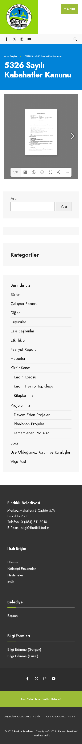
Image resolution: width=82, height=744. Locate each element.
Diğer (15, 313)
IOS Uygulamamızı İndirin (60, 716)
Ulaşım (12, 562)
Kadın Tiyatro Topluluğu (33, 386)
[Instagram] (21, 38)
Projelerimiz (20, 405)
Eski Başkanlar (22, 331)
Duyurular (18, 322)
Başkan (12, 615)
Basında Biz (20, 285)
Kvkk (10, 581)
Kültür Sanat (20, 368)
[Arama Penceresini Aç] (75, 38)
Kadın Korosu (25, 377)
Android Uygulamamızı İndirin (22, 716)
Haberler (18, 358)
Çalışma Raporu (24, 303)
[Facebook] (7, 38)
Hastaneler (15, 575)
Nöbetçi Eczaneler (21, 568)
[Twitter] (14, 38)
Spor (15, 443)
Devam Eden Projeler (32, 415)
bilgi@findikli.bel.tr (35, 527)
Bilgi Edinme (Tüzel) (22, 656)
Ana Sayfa (10, 56)
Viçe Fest (18, 461)
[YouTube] (29, 38)
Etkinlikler (18, 340)
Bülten (16, 294)
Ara (14, 198)
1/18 (16, 172)
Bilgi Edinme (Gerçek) (24, 649)
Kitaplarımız (23, 395)
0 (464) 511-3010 (34, 521)
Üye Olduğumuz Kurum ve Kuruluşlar (40, 452)
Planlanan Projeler (29, 424)
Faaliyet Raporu (24, 349)
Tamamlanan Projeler (31, 433)
